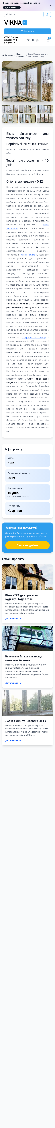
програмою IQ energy (34, 337)
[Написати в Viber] (28, 40)
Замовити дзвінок (27, 545)
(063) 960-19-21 (11, 43)
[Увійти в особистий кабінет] (47, 14)
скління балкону (29, 254)
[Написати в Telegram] (33, 40)
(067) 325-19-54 (11, 40)
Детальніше (12, 7)
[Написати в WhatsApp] (37, 40)
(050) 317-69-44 (11, 37)
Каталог (28, 31)
